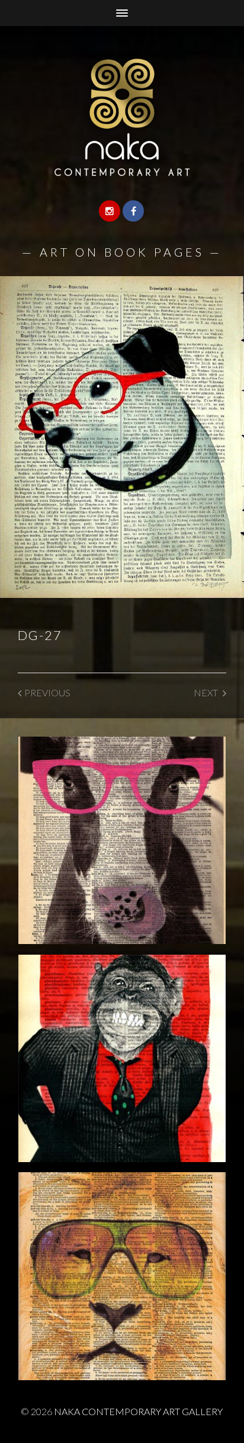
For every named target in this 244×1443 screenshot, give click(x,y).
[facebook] (133, 211)
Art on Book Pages (122, 252)
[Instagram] (109, 211)
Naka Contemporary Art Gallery (138, 1411)
